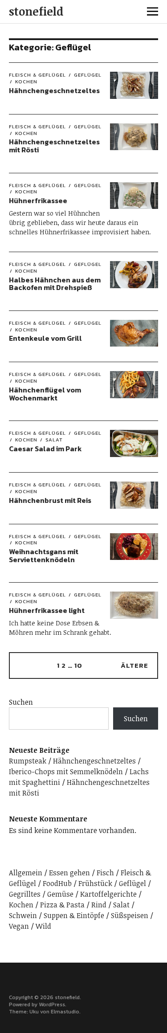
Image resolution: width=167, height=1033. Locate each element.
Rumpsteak (27, 761)
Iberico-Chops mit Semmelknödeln (66, 771)
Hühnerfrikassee (38, 200)
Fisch (105, 873)
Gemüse (60, 894)
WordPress (52, 1004)
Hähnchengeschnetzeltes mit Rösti (54, 145)
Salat (54, 439)
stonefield (36, 11)
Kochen (26, 81)
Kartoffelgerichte (108, 894)
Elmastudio (65, 1012)
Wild (43, 926)
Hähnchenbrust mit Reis (50, 500)
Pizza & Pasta (62, 905)
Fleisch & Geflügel (37, 74)
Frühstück (95, 883)
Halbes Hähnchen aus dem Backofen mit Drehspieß (55, 283)
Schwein (23, 915)
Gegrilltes (25, 894)
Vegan (19, 926)
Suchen (21, 702)
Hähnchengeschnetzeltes (54, 90)
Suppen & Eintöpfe (74, 915)
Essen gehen (69, 873)
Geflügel (88, 74)
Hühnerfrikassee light (47, 610)
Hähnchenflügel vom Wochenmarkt (45, 393)
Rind (98, 905)
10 (78, 665)
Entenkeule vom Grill (45, 338)
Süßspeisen (129, 915)
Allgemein (25, 873)
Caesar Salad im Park (45, 448)
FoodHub (57, 883)
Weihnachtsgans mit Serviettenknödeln (43, 555)
